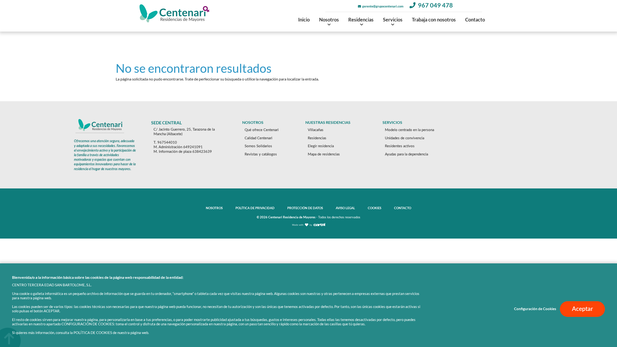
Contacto (475, 19)
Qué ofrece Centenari (262, 130)
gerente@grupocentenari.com (382, 6)
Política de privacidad (255, 208)
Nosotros (329, 19)
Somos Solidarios (258, 146)
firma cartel (308, 228)
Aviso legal (345, 208)
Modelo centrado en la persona (409, 130)
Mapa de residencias (324, 154)
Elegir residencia (321, 146)
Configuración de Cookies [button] (535, 309)
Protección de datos (305, 208)
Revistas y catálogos (261, 154)
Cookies (374, 208)
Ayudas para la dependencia (406, 154)
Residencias (361, 19)
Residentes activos (400, 146)
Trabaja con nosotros (434, 19)
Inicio (304, 19)
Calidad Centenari (258, 138)
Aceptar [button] (582, 309)
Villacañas (315, 130)
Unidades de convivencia (404, 138)
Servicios (392, 19)
